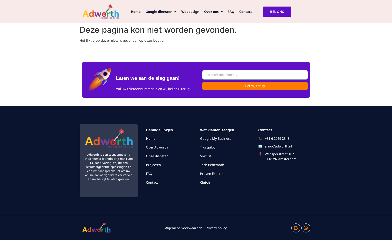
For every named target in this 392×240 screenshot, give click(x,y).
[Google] (295, 227)
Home (136, 11)
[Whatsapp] (305, 227)
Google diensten (159, 11)
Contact (245, 11)
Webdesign (190, 11)
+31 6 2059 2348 (277, 138)
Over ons (211, 11)
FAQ (231, 11)
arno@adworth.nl (278, 146)
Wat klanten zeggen (217, 130)
